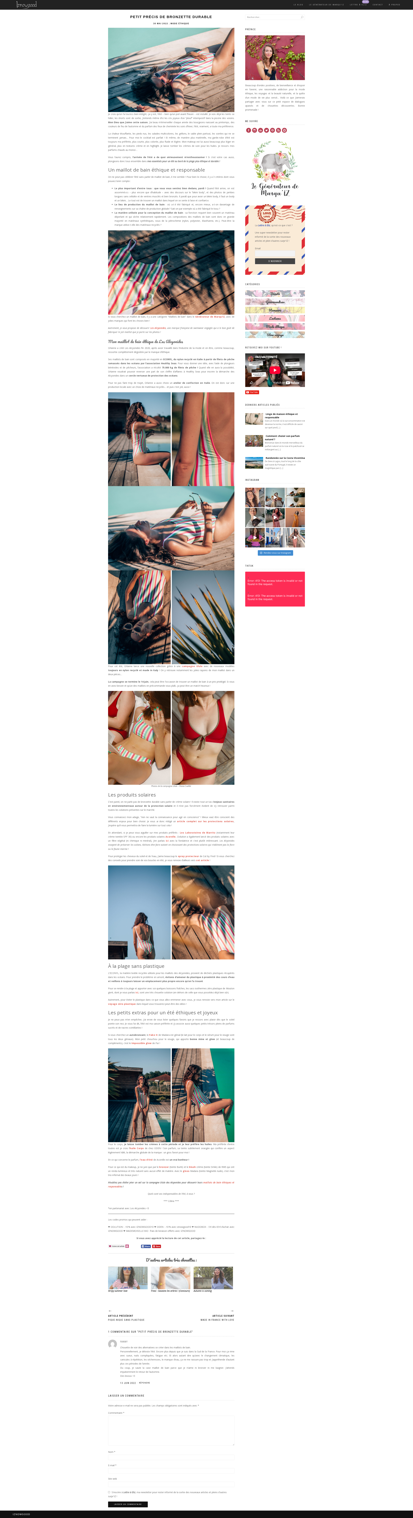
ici (167, 840)
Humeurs (275, 310)
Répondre (144, 1383)
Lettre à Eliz (358, 5)
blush (192, 1166)
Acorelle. (171, 836)
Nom (111, 1451)
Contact (378, 5)
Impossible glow (141, 1043)
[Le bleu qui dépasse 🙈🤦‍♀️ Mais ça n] (295, 537)
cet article (202, 860)
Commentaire (116, 1412)
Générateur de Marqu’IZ (210, 316)
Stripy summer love (117, 1290)
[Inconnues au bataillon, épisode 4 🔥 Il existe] (275, 497)
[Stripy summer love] (128, 1278)
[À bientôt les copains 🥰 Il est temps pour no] (255, 497)
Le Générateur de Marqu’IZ (326, 5)
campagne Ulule (192, 666)
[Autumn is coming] (213, 1278)
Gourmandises (275, 302)
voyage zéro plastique (122, 1003)
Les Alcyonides (158, 327)
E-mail (112, 1465)
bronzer (164, 1166)
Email (258, 248)
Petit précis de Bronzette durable (171, 17)
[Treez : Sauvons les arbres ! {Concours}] (170, 1278)
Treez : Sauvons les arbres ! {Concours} (170, 1290)
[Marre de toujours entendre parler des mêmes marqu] (255, 537)
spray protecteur (188, 856)
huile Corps (137, 1148)
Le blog (298, 5)
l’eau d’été (146, 1159)
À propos (394, 5)
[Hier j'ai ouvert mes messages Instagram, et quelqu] (295, 497)
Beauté (275, 293)
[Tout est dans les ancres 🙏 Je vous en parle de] (255, 517)
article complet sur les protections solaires (205, 821)
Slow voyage (275, 335)
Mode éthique (180, 23)
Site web (112, 1478)
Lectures (275, 318)
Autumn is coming (203, 1290)
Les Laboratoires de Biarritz (198, 832)
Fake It (153, 1034)
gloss (186, 1171)
